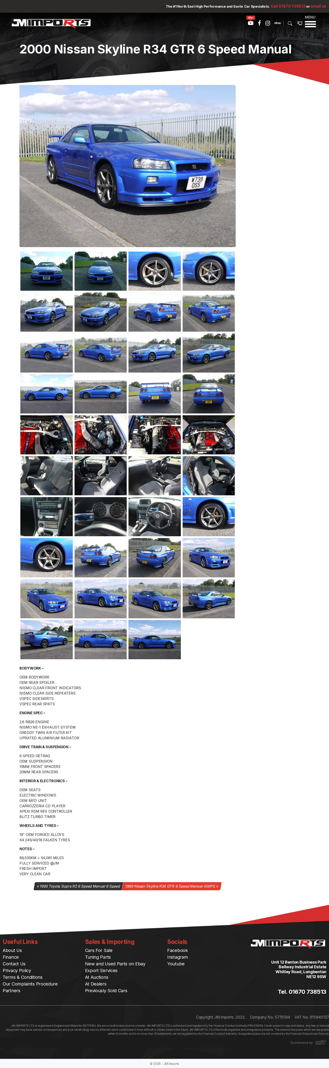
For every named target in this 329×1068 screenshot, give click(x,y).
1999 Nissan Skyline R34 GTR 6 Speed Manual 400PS (170, 886)
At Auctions (96, 977)
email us (318, 6)
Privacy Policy (17, 970)
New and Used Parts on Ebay (115, 963)
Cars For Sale (99, 950)
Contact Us (14, 963)
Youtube (176, 963)
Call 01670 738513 (288, 6)
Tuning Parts (98, 957)
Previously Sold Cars (106, 990)
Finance (11, 957)
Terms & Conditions (23, 977)
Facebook (177, 950)
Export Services (101, 970)
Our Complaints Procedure (30, 984)
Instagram (177, 957)
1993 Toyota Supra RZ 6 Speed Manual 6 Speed (79, 886)
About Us (12, 950)
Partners (11, 990)
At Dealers (96, 984)
